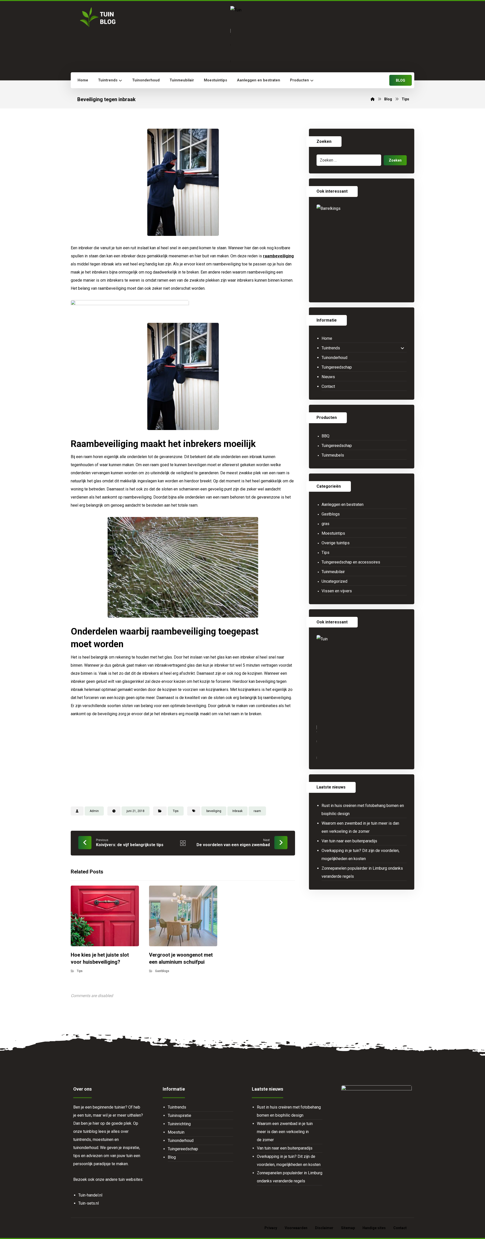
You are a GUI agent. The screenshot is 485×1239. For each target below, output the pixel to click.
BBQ (325, 436)
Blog (172, 1157)
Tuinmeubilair (333, 571)
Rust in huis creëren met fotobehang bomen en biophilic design (363, 809)
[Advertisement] (183, 761)
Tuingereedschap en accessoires (351, 562)
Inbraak (237, 811)
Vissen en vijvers (337, 591)
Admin (94, 811)
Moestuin (176, 1132)
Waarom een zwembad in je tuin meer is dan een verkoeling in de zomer (360, 827)
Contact (328, 386)
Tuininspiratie (179, 1115)
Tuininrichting (179, 1123)
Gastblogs (162, 971)
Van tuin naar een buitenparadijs (349, 841)
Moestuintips (333, 533)
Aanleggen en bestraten (342, 504)
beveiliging (213, 811)
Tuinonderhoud (334, 357)
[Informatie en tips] (97, 17)
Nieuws (328, 376)
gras (325, 523)
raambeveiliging (278, 256)
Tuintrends (331, 348)
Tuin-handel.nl (90, 1195)
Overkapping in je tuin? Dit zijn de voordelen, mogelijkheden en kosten (360, 854)
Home (327, 338)
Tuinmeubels (333, 455)
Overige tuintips (336, 542)
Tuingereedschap (337, 367)
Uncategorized (334, 581)
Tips (176, 811)
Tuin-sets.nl (88, 1203)
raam (257, 811)
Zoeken (395, 160)
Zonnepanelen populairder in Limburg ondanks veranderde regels (362, 872)
